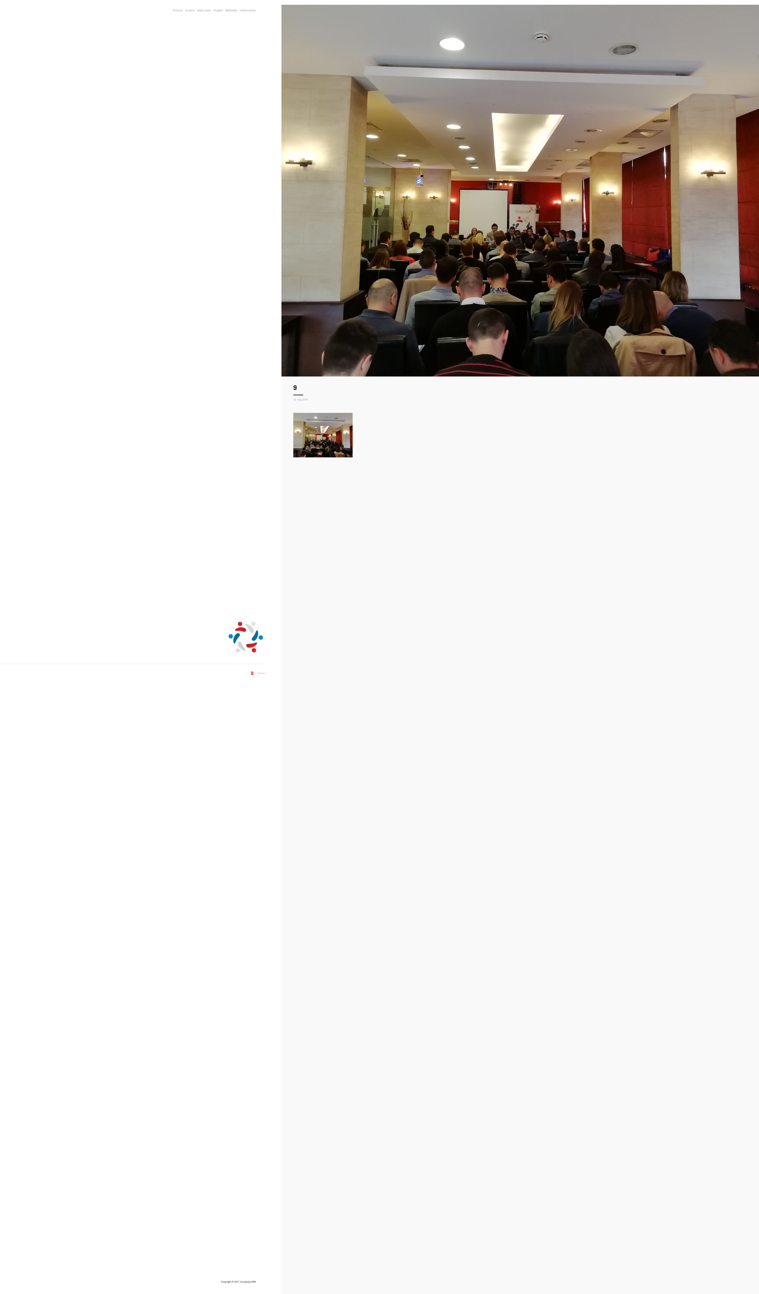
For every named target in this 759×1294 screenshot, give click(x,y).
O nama (189, 10)
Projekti (218, 10)
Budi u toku (204, 10)
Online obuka (248, 10)
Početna (177, 10)
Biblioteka (231, 10)
